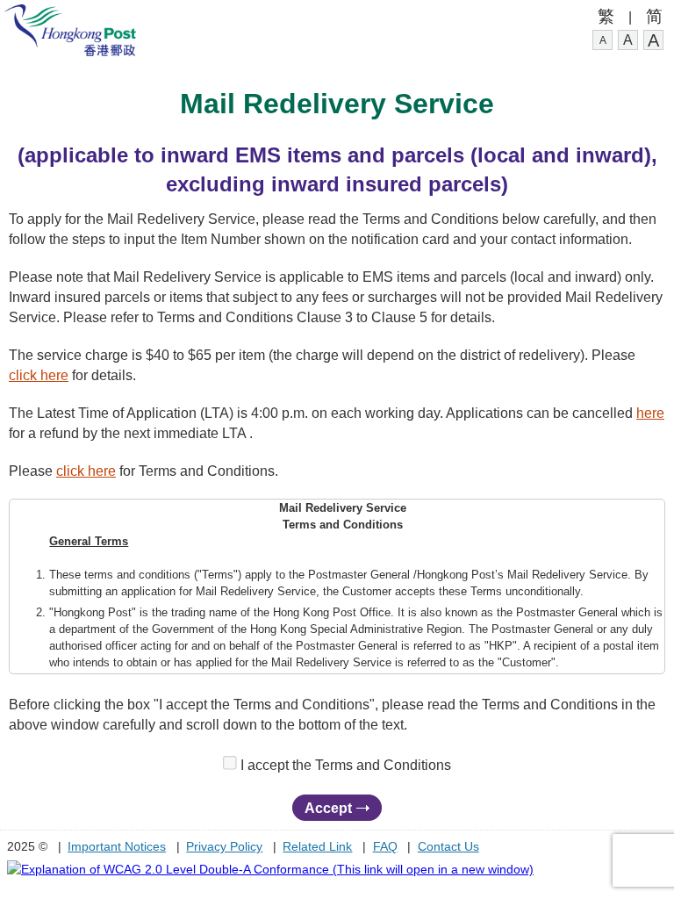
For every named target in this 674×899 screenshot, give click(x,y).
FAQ (385, 846)
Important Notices (117, 846)
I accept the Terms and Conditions (345, 765)
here (650, 413)
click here (38, 375)
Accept (328, 808)
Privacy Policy (224, 846)
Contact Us (448, 846)
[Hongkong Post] (70, 51)
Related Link (317, 846)
